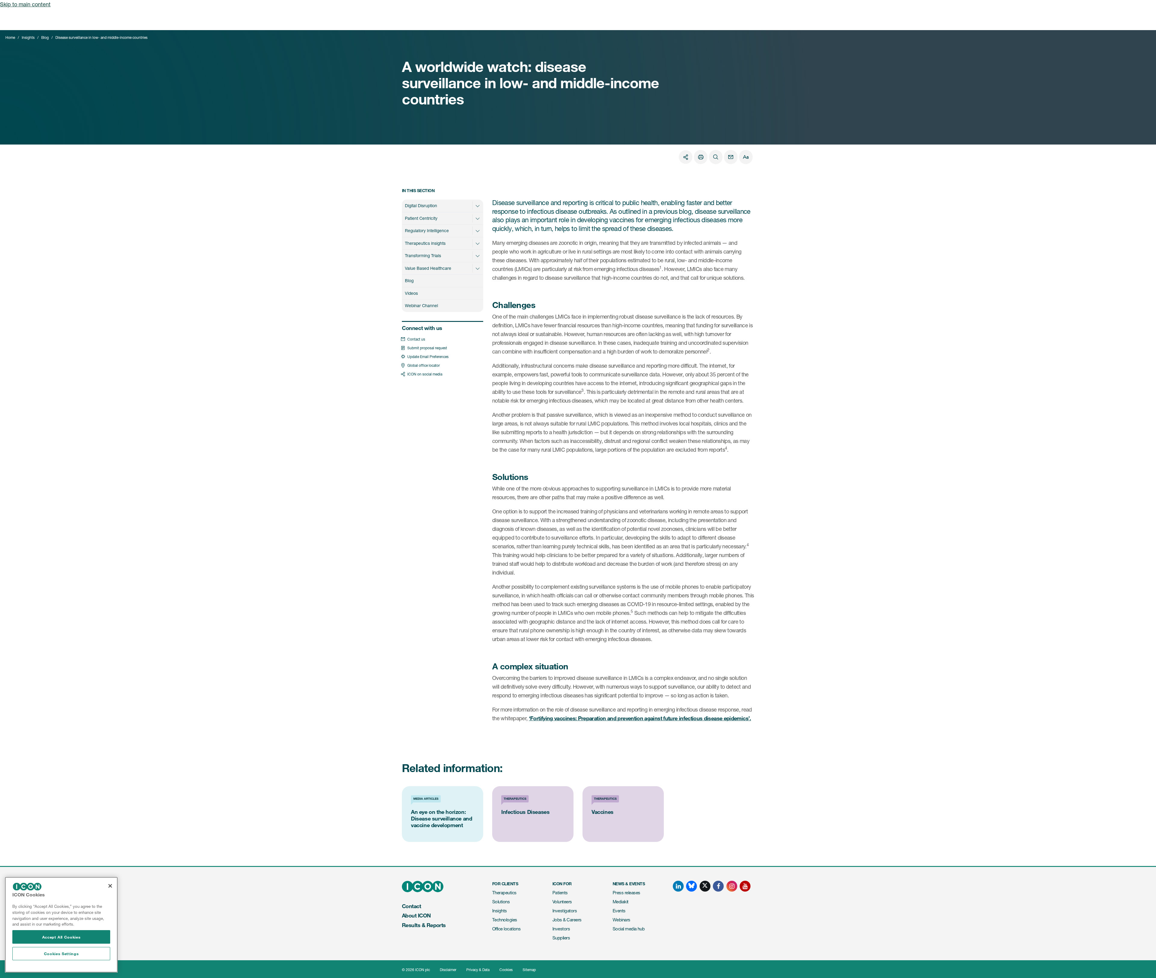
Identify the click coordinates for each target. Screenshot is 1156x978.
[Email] (731, 157)
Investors (561, 929)
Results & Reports (424, 925)
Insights (28, 37)
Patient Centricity (421, 218)
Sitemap (529, 969)
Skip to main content (25, 4)
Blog (45, 37)
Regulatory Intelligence (427, 230)
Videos (411, 293)
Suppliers (561, 938)
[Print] (700, 157)
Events (619, 911)
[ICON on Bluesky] (691, 886)
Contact (411, 906)
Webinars (621, 920)
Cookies (506, 969)
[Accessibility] (746, 157)
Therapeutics (504, 892)
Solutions (501, 902)
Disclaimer (448, 969)
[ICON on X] (705, 886)
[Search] (715, 157)
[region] (61, 925)
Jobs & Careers (566, 920)
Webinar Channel (421, 305)
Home (10, 37)
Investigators (564, 911)
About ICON (416, 915)
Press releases (626, 892)
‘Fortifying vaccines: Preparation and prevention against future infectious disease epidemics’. (640, 718)
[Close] (110, 885)
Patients (560, 892)
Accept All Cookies (61, 937)
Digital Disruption (421, 205)
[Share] (685, 157)
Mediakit (621, 902)
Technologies (504, 920)
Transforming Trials (423, 255)
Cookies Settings (61, 953)
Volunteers (562, 902)
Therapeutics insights (425, 243)
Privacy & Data (477, 969)
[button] (477, 206)
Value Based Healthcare (428, 268)
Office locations (506, 929)
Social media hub (629, 929)
